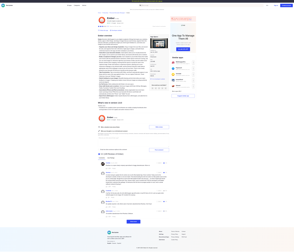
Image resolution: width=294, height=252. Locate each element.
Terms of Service (175, 231)
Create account (286, 5)
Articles (84, 5)
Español (119, 243)
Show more (133, 221)
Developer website (117, 30)
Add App (161, 234)
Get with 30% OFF (183, 49)
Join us (160, 1)
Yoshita (108, 163)
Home (99, 12)
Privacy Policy (174, 234)
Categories (77, 5)
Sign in (276, 5)
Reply (114, 168)
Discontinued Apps (164, 237)
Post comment (159, 150)
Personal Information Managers (117, 12)
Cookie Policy (174, 239)
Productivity (105, 12)
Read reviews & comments (159, 26)
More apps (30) (176, 91)
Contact (183, 231)
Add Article (162, 239)
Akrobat (108, 172)
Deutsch (114, 243)
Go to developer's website (158, 79)
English (109, 243)
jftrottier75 (109, 201)
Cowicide (108, 190)
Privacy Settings (175, 237)
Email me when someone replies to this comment (113, 149)
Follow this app (104, 30)
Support (184, 234)
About (160, 231)
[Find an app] (140, 5)
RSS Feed (184, 237)
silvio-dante (109, 211)
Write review (159, 127)
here (190, 19)
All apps (69, 5)
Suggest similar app (183, 96)
